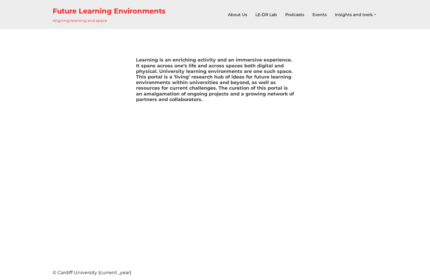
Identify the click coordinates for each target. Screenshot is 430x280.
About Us (237, 14)
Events (319, 14)
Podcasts (294, 14)
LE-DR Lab (266, 14)
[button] (375, 14)
